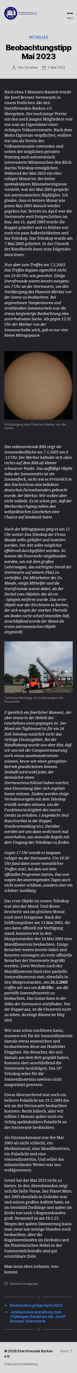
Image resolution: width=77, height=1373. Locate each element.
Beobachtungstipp (24, 1284)
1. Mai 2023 (56, 67)
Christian (31, 67)
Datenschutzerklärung (20, 1364)
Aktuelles (38, 37)
